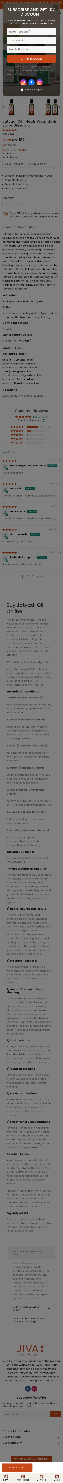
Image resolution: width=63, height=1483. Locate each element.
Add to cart (17, 1467)
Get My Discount (31, 58)
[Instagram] (23, 82)
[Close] (55, 7)
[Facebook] (31, 82)
